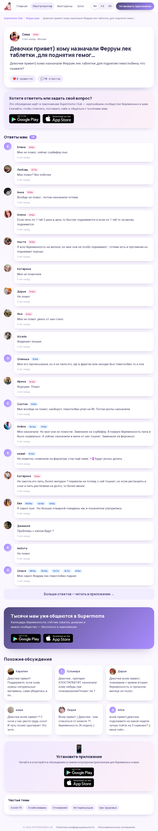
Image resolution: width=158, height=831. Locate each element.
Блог (81, 6)
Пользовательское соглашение (116, 827)
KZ (102, 6)
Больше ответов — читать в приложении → (79, 594)
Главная (22, 6)
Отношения (60, 807)
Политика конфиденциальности (75, 827)
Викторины (64, 6)
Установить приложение (135, 6)
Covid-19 (16, 807)
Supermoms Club (13, 18)
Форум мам (33, 18)
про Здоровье (108, 807)
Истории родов (83, 807)
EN (110, 6)
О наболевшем (37, 807)
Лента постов (42, 6)
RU (95, 6)
